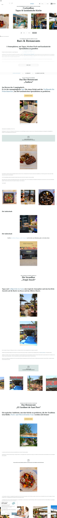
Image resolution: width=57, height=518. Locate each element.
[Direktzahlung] (3, 3)
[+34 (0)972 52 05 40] (1, 3)
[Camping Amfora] (28, 4)
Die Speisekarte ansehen (28, 95)
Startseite (2, 36)
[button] (21, 436)
